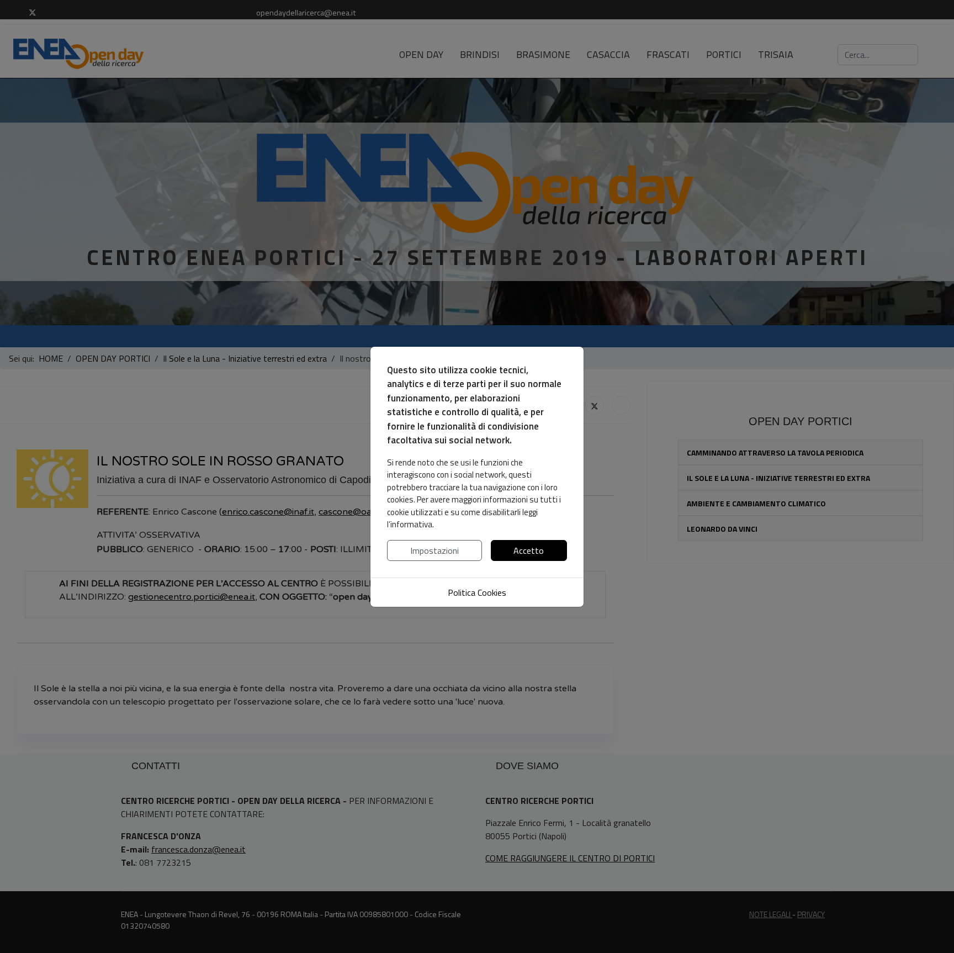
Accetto (528, 550)
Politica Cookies (477, 592)
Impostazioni (434, 550)
